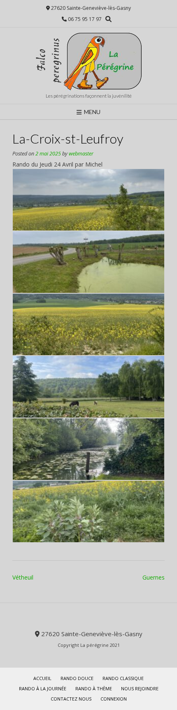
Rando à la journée (42, 688)
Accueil (42, 678)
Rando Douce (77, 678)
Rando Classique (123, 678)
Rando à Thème (93, 688)
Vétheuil (22, 577)
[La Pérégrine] (88, 61)
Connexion (113, 699)
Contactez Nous (71, 699)
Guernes (153, 577)
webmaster (81, 153)
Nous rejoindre (139, 688)
